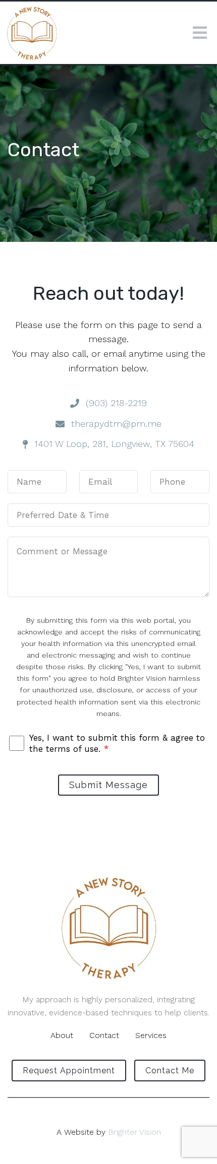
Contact (104, 1035)
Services (151, 1035)
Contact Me (169, 1070)
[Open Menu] (200, 33)
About (61, 1035)
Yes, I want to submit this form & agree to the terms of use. (117, 743)
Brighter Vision (134, 1132)
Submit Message (108, 785)
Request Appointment (69, 1070)
